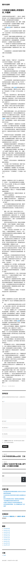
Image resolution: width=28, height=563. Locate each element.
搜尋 (3, 476)
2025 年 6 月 (6, 543)
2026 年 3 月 (6, 537)
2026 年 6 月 (6, 532)
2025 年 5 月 (6, 545)
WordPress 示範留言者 (8, 516)
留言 (3, 401)
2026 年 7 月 (6, 530)
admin (5, 386)
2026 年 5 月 (6, 534)
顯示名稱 (4, 421)
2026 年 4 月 (6, 536)
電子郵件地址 (5, 427)
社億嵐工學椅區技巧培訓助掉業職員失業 (12, 502)
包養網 (15, 87)
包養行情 (8, 27)
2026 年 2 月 (6, 539)
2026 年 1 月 (6, 541)
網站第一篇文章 (21, 516)
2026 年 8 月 (6, 528)
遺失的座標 (6, 4)
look (4, 555)
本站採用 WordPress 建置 (13, 560)
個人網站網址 (5, 433)
